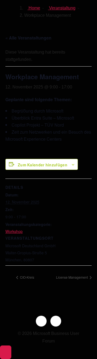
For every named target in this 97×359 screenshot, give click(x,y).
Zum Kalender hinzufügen (42, 164)
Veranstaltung (61, 8)
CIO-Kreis (26, 277)
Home (33, 8)
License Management (72, 277)
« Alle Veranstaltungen (28, 38)
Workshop (14, 231)
